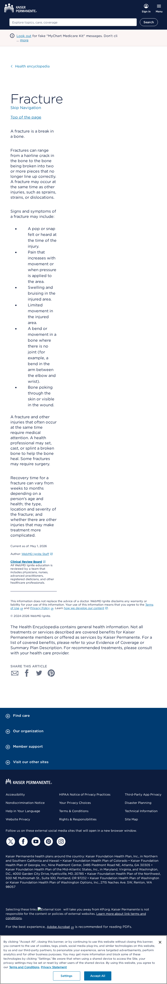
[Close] (160, 942)
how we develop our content (84, 608)
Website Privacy (18, 819)
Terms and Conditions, (24, 967)
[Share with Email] (14, 673)
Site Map (131, 819)
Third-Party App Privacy (143, 794)
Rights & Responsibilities (78, 819)
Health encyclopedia (32, 66)
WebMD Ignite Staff (35, 554)
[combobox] (73, 22)
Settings (66, 975)
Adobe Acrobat (58, 927)
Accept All (97, 975)
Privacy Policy (40, 608)
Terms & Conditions (74, 811)
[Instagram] (60, 841)
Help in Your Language (23, 811)
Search (149, 22)
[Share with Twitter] (39, 673)
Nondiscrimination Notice (25, 802)
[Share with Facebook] (27, 673)
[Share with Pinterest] (51, 673)
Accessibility (15, 794)
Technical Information (141, 811)
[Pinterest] (47, 841)
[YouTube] (35, 841)
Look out (24, 36)
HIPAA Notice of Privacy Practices (84, 794)
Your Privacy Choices (75, 802)
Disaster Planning (138, 802)
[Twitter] (10, 841)
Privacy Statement (54, 967)
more (24, 40)
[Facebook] (22, 841)
